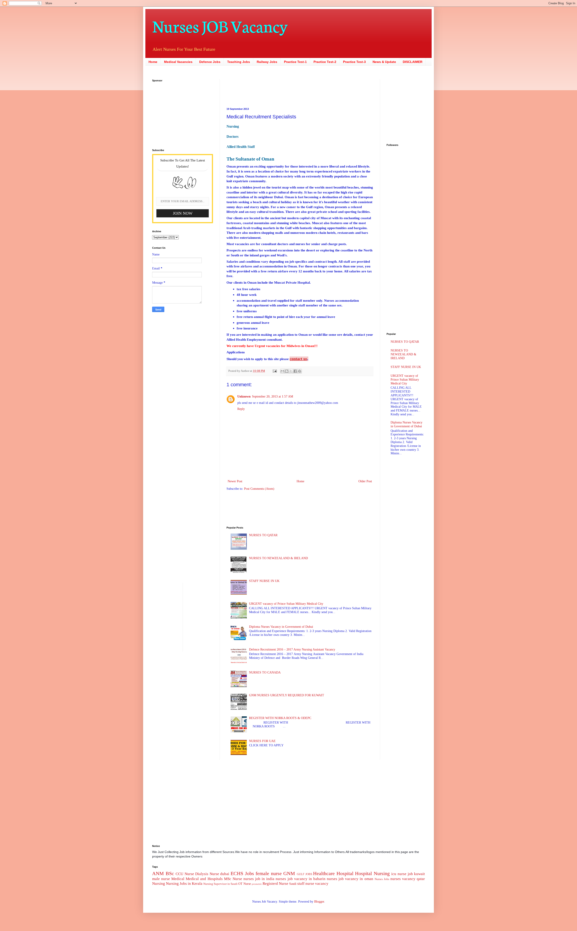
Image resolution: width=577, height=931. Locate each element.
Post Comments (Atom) (259, 488)
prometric (257, 884)
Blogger (319, 901)
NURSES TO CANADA (265, 672)
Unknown (244, 396)
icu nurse (398, 874)
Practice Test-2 (325, 62)
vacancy (321, 883)
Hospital (345, 873)
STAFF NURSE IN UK (264, 581)
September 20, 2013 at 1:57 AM (272, 396)
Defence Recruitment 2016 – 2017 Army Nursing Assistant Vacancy (292, 649)
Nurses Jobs (382, 879)
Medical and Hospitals (204, 879)
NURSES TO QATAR (263, 535)
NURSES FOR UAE (262, 741)
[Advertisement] (272, 89)
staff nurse (305, 883)
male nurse (161, 879)
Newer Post (235, 481)
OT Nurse (244, 883)
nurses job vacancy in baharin (300, 879)
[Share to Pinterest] (299, 371)
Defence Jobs (209, 62)
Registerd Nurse (275, 883)
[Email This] (282, 371)
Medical (177, 879)
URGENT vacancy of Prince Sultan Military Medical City (286, 603)
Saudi (292, 883)
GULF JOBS (304, 874)
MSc (227, 879)
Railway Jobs (267, 62)
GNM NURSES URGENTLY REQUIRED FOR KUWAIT (286, 695)
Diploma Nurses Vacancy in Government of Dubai (281, 626)
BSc (170, 873)
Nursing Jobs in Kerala (184, 883)
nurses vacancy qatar (407, 879)
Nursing (158, 883)
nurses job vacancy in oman (350, 879)
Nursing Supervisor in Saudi (220, 883)
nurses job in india (258, 879)
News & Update (384, 62)
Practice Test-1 (295, 62)
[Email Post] (274, 370)
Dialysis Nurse (207, 874)
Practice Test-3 (354, 62)
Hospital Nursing (372, 873)
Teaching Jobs (238, 62)
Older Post (365, 481)
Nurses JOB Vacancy (220, 25)
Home (153, 62)
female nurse (269, 873)
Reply (241, 409)
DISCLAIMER (412, 62)
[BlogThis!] (286, 371)
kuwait (419, 874)
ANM (158, 873)
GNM (289, 873)
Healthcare (324, 873)
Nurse (237, 879)
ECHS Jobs (242, 873)
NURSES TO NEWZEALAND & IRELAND (278, 558)
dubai (224, 874)
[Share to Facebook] (295, 371)
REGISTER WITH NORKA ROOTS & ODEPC (280, 718)
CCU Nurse (185, 874)
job (410, 874)
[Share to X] (291, 371)
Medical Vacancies (178, 62)
